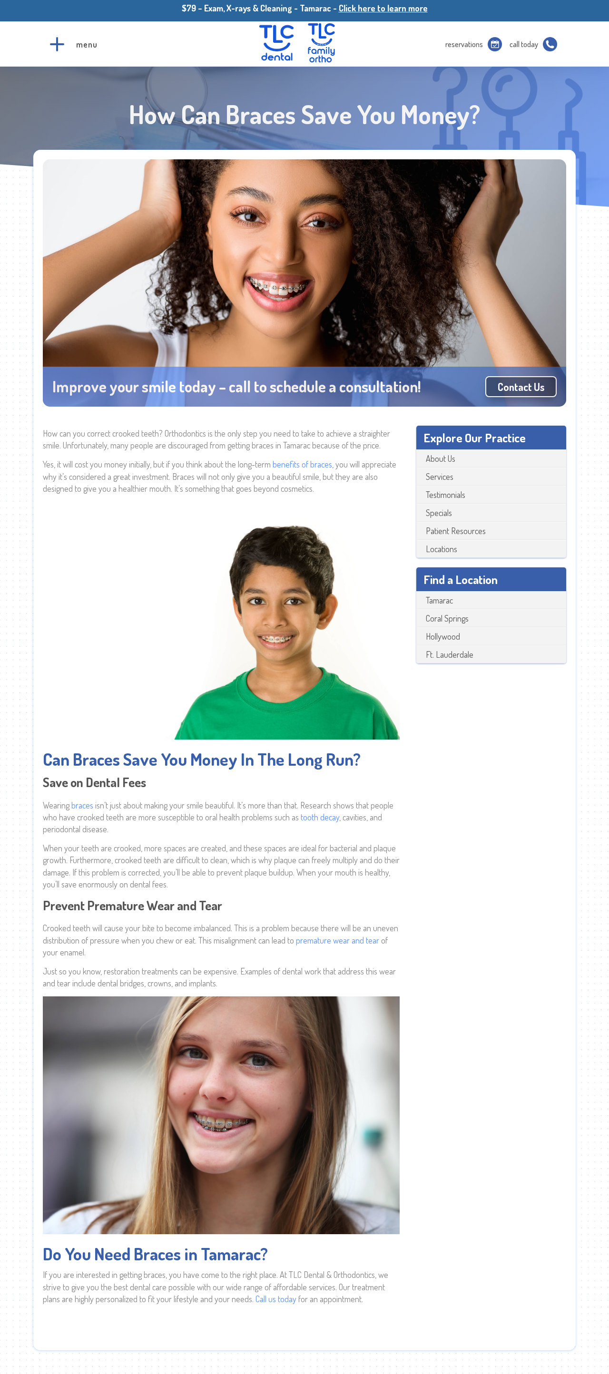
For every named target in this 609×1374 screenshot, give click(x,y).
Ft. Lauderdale (449, 654)
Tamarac (439, 600)
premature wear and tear (337, 940)
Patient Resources (456, 531)
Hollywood (443, 636)
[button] (57, 44)
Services (439, 476)
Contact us (521, 386)
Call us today (275, 1299)
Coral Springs (447, 618)
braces (83, 805)
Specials (439, 512)
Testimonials (445, 494)
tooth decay (320, 817)
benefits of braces (302, 464)
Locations (441, 549)
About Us (440, 458)
